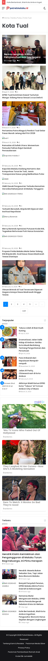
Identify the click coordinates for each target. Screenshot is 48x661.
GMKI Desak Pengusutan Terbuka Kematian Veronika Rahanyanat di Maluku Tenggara (23, 187)
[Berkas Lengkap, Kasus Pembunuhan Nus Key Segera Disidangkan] (24, 49)
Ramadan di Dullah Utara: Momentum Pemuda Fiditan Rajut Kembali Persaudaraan (20, 148)
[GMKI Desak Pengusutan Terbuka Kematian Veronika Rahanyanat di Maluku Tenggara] (5, 179)
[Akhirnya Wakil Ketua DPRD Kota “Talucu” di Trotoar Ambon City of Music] (9, 387)
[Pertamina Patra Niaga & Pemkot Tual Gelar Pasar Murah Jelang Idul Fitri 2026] (24, 113)
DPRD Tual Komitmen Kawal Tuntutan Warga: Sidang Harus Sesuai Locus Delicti (22, 96)
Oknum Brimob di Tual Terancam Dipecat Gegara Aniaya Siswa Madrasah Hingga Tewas (22, 292)
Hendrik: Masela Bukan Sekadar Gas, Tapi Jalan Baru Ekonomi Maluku (31, 573)
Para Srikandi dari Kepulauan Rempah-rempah (29, 361)
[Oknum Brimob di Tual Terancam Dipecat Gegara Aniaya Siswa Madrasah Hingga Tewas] (24, 272)
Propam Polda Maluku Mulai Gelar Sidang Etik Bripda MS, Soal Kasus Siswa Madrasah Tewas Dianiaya (23, 254)
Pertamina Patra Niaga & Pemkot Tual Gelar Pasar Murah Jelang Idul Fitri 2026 (23, 132)
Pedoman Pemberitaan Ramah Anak (24, 652)
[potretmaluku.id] (17, 8)
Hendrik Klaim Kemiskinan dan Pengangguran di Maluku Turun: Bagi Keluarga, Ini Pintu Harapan (22, 557)
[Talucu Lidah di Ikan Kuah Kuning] (9, 332)
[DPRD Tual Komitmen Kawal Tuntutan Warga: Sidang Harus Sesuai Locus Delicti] (24, 78)
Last (24, 311)
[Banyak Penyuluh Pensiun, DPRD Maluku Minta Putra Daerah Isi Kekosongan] (9, 587)
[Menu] (3, 9)
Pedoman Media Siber (35, 643)
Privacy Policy (24, 647)
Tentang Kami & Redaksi (13, 643)
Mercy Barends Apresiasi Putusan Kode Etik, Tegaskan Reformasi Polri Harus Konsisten (23, 230)
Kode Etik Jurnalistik (24, 656)
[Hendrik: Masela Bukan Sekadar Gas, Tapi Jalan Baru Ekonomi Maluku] (9, 574)
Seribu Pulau (16, 18)
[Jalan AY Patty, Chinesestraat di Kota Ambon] (9, 374)
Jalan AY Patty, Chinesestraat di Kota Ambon (30, 373)
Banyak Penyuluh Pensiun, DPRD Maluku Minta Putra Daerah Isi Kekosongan (31, 586)
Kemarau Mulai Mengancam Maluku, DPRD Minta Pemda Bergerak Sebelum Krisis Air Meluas (32, 600)
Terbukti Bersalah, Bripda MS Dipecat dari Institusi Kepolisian (22, 210)
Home (6, 18)
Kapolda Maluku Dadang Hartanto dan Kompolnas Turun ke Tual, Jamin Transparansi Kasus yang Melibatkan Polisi (23, 171)
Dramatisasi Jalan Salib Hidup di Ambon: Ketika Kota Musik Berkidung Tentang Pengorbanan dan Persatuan (32, 345)
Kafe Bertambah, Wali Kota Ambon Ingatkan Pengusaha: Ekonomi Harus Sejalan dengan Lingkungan (32, 615)
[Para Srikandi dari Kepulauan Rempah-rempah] (9, 361)
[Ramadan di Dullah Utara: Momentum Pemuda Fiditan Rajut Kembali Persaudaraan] (5, 138)
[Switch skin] (44, 9)
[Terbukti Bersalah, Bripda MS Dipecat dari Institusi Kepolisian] (12, 198)
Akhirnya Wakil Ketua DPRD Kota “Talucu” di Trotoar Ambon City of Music (32, 386)
